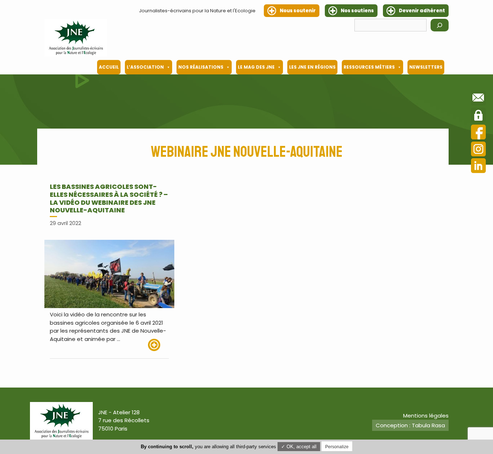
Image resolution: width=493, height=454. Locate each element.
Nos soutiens (357, 10)
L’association (145, 67)
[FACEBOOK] (478, 133)
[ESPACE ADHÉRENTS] (478, 116)
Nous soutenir (298, 10)
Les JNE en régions (312, 67)
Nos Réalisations (200, 67)
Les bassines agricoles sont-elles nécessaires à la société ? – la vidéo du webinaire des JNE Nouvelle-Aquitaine (109, 198)
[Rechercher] (440, 25)
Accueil (109, 67)
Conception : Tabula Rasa (410, 425)
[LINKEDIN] (478, 166)
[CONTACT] (478, 99)
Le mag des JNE (256, 67)
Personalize (337, 446)
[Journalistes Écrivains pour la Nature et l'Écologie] (75, 37)
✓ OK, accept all (299, 446)
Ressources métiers (369, 67)
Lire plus (158, 345)
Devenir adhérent (422, 10)
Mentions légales (426, 415)
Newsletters (425, 67)
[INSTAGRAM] (478, 150)
